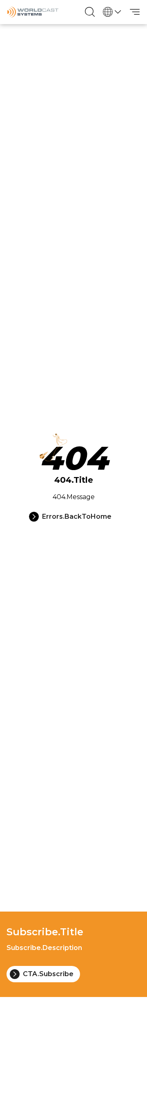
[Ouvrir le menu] (135, 12)
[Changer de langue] (112, 12)
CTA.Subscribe (48, 974)
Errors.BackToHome (76, 516)
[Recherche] (90, 12)
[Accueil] (32, 12)
